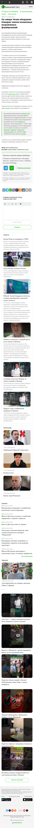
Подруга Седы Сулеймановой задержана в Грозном (13, 409)
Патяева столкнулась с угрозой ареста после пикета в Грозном (16, 340)
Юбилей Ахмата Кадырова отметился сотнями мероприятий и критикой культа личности (16, 298)
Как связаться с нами (14, 796)
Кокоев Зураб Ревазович (11, 495)
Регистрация (17, 222)
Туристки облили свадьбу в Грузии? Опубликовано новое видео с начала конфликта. (14, 682)
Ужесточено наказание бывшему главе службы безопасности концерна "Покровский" (15, 532)
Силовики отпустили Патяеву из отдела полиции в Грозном (14, 380)
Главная (4, 14)
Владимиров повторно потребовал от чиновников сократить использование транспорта (15, 543)
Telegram (20, 121)
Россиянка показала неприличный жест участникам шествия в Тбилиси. (15, 774)
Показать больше (17, 780)
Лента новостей (12, 14)
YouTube (23, 134)
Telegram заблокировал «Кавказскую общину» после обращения (14, 716)
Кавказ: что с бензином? (10, 11)
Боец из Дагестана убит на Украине (14, 524)
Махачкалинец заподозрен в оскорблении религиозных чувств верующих (16, 509)
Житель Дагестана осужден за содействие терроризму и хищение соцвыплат (16, 517)
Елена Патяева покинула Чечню (14, 268)
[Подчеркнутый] (12, 204)
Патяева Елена (8, 473)
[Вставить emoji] (20, 204)
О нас (3, 796)
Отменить (17, 227)
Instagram (13, 130)
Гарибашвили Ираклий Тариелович (15, 450)
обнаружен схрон (13, 94)
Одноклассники (9, 132)
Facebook (6, 130)
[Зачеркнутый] (16, 204)
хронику (7, 108)
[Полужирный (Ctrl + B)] (5, 204)
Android (24, 113)
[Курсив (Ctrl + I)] (8, 204)
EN (5, 1)
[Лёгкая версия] (9, 2)
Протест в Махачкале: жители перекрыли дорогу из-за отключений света (16, 651)
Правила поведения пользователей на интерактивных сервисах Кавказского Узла (17, 816)
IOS (28, 113)
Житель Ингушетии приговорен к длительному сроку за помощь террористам (17, 552)
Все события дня (26, 556)
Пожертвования (28, 796)
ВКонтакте (21, 130)
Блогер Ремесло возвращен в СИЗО (15, 239)
